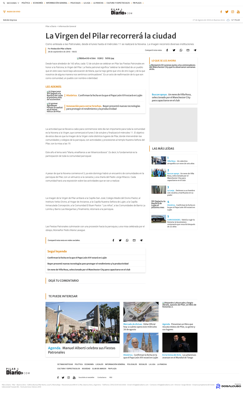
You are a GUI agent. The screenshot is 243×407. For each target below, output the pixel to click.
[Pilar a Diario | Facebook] (221, 11)
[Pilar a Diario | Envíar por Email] (187, 50)
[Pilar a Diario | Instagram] (232, 11)
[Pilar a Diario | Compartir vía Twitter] (174, 50)
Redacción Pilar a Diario (61, 49)
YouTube (74, 377)
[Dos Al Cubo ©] (228, 388)
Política (26, 3)
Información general (56, 3)
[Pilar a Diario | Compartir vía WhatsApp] (181, 50)
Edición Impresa (10, 20)
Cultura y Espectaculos (118, 3)
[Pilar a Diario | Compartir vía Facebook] (167, 50)
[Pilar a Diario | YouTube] (238, 11)
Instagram (68, 377)
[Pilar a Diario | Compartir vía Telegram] (194, 50)
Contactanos (101, 377)
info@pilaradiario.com (165, 385)
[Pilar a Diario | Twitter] (226, 11)
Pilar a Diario (51, 26)
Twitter (63, 377)
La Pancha (98, 3)
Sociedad (86, 369)
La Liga (87, 3)
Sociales (143, 364)
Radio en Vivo (13, 12)
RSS (110, 377)
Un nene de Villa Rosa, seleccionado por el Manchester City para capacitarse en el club (88, 269)
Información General (67, 26)
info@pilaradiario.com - (141, 385)
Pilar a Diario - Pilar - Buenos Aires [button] (14, 385)
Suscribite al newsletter (86, 377)
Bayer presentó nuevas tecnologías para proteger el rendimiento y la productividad (87, 263)
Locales (99, 364)
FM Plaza (137, 3)
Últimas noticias (65, 364)
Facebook (58, 377)
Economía (38, 3)
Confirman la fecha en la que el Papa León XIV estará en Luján (77, 257)
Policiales (75, 3)
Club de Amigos (99, 369)
